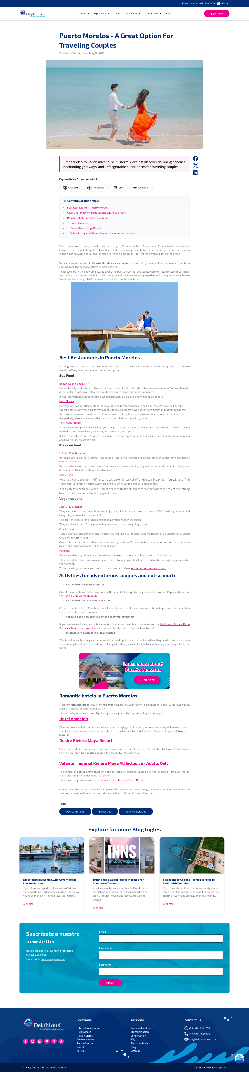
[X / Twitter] (54, 1041)
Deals (117, 13)
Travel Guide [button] (152, 13)
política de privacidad (53, 959)
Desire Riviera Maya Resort (85, 228)
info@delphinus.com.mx (202, 1039)
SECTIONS (137, 1020)
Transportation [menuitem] (140, 1031)
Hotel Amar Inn (79, 223)
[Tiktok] (61, 1041)
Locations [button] (81, 13)
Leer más (28, 903)
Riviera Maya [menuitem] (84, 1031)
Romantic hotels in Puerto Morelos (87, 218)
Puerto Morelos (75, 811)
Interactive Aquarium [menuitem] (89, 1028)
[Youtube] (47, 1041)
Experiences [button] (100, 13)
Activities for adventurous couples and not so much (96, 212)
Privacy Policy (31, 1067)
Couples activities (136, 811)
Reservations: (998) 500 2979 (198, 3)
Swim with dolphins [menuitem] (142, 1028)
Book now (217, 13)
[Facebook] (25, 1041)
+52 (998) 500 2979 (199, 1034)
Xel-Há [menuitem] (81, 1050)
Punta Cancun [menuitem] (85, 1043)
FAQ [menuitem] (133, 1039)
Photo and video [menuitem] (140, 1043)
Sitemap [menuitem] (135, 1050)
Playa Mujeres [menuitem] (85, 1035)
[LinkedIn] (40, 1041)
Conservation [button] (130, 13)
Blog (168, 13)
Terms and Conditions (54, 1067)
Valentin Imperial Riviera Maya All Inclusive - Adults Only (103, 233)
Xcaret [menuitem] (80, 1047)
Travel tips (105, 811)
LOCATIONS (84, 1020)
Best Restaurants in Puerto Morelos (88, 207)
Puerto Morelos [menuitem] (86, 1039)
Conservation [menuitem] (138, 1035)
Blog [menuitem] (133, 1047)
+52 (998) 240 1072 (199, 1028)
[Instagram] (32, 1041)
